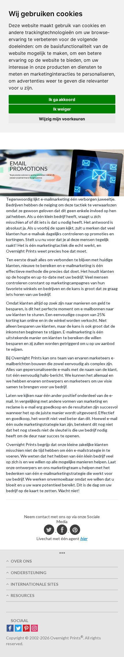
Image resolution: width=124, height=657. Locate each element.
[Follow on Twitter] (18, 628)
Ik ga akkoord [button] (62, 99)
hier (83, 538)
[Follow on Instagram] (34, 628)
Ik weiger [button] (62, 109)
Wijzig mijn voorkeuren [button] (62, 118)
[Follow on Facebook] (10, 628)
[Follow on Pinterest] (26, 628)
